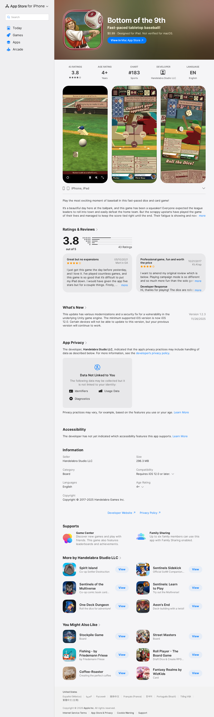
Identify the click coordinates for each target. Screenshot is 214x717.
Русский (101, 696)
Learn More (181, 412)
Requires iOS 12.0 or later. (153, 473)
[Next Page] (210, 72)
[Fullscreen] (102, 178)
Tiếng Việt (185, 696)
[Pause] (90, 178)
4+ (138, 486)
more (202, 215)
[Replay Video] (67, 178)
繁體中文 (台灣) (71, 700)
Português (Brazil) (166, 696)
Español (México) (72, 696)
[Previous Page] (58, 72)
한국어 (149, 696)
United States (70, 692)
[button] (27, 28)
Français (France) (133, 696)
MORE (124, 285)
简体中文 (114, 696)
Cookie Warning (125, 713)
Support (142, 713)
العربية (89, 696)
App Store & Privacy (102, 713)
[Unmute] (96, 178)
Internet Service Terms (75, 713)
